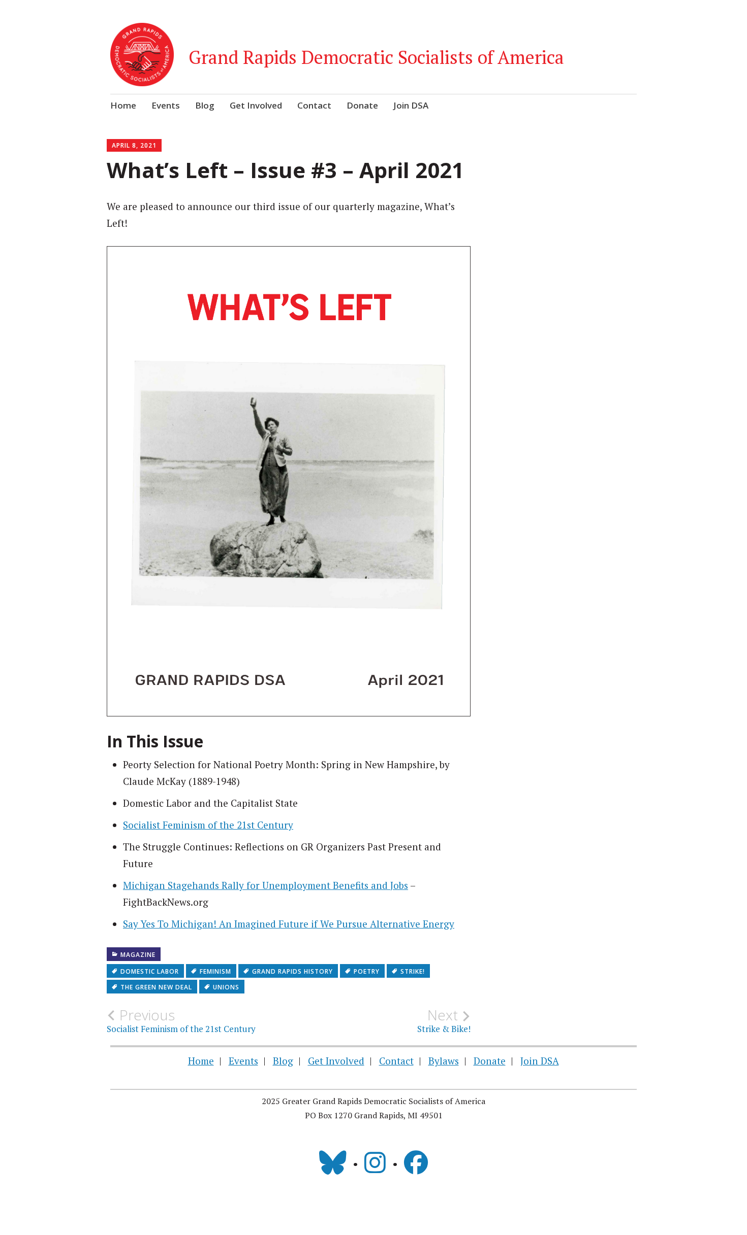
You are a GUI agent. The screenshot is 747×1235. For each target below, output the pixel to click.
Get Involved (256, 105)
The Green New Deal (156, 987)
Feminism (215, 971)
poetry (367, 971)
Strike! (412, 971)
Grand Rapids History (292, 971)
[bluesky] (332, 1163)
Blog (204, 105)
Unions (226, 987)
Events (165, 105)
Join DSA (410, 105)
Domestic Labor (149, 971)
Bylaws (443, 1060)
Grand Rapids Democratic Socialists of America (376, 57)
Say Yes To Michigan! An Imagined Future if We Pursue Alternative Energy (288, 923)
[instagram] (375, 1163)
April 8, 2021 (134, 145)
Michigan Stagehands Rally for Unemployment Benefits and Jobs (265, 885)
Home (123, 105)
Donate (362, 105)
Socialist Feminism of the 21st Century (208, 824)
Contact (314, 105)
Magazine (137, 954)
